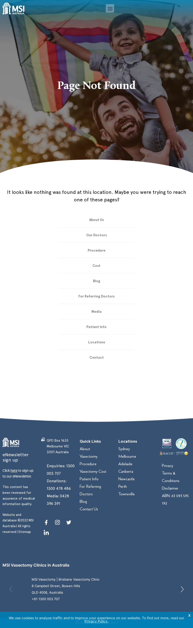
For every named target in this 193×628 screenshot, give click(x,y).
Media (96, 311)
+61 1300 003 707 (46, 599)
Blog (96, 281)
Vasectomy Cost (93, 471)
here (14, 470)
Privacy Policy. (96, 621)
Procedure (96, 250)
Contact (96, 357)
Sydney (124, 448)
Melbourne (127, 456)
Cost (96, 266)
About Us (96, 220)
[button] (110, 8)
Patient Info (96, 327)
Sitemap (24, 532)
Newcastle (126, 479)
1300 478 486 (59, 488)
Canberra (125, 471)
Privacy (167, 465)
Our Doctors (96, 235)
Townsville (126, 494)
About (85, 448)
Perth (122, 486)
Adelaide (125, 463)
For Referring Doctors (96, 296)
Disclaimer (170, 488)
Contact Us (89, 509)
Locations (96, 342)
